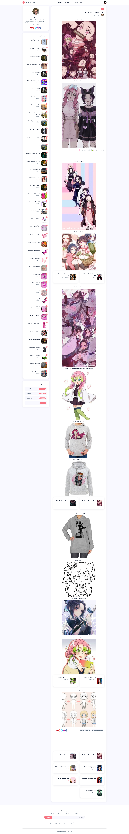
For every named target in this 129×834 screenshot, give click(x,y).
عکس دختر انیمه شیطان (64, 754)
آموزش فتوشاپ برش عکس (34, 177)
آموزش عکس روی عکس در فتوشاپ (32, 129)
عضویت (48, 817)
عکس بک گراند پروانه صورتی (34, 291)
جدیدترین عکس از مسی (35, 331)
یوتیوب (50, 823)
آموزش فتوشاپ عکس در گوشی (33, 80)
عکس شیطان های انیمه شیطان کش (62, 274)
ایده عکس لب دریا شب (35, 169)
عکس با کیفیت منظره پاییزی (34, 363)
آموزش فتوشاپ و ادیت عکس (34, 145)
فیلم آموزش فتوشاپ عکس (34, 185)
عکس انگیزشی (42, 389)
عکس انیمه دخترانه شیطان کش (89, 500)
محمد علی (99, 15)
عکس (102, 9)
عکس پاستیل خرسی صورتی (34, 323)
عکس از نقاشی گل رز (35, 40)
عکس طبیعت (42, 398)
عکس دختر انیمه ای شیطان (90, 678)
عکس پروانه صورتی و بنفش (34, 250)
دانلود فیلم (77, 823)
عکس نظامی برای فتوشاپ (34, 210)
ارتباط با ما (60, 2)
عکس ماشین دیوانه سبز (35, 355)
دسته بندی (75, 2)
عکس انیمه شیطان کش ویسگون (62, 766)
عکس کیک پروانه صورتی (35, 307)
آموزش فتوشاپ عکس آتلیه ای (33, 161)
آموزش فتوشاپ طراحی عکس (34, 96)
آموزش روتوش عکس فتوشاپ (33, 64)
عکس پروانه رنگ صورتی (35, 258)
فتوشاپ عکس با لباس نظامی (34, 202)
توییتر (64, 823)
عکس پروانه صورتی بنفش (34, 299)
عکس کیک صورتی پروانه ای (34, 266)
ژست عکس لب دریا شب (35, 105)
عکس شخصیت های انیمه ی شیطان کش (90, 767)
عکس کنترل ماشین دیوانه (34, 347)
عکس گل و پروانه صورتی (35, 226)
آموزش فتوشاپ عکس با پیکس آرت (32, 137)
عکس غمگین (42, 403)
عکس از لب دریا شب (36, 88)
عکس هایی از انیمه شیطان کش (89, 778)
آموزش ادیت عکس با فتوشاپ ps (33, 121)
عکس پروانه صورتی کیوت (34, 315)
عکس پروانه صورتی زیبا (35, 274)
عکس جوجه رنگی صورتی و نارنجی (33, 194)
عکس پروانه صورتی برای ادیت (34, 234)
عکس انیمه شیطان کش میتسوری (91, 791)
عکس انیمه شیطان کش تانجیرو (62, 500)
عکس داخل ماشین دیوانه (34, 339)
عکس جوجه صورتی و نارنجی (34, 242)
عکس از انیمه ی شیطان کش (63, 678)
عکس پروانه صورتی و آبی (35, 218)
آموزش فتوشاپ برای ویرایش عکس (32, 153)
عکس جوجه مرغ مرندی (35, 48)
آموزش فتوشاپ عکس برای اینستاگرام (34, 114)
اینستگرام (57, 823)
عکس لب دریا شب (36, 72)
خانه (81, 2)
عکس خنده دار (42, 393)
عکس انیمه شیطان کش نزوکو (63, 778)
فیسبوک (70, 823)
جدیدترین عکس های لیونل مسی (33, 371)
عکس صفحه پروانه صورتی (34, 283)
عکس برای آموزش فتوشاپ (34, 56)
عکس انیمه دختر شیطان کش (85, 730)
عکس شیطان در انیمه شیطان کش (89, 274)
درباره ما (67, 2)
